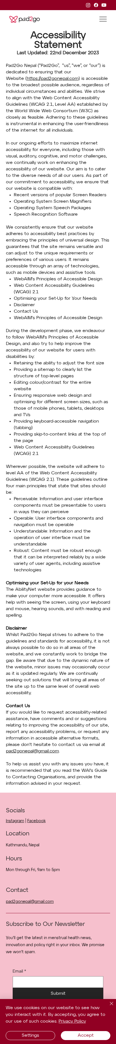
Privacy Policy (72, 1021)
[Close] (108, 1007)
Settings (30, 1035)
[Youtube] (104, 5)
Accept (86, 1035)
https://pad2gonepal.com (53, 78)
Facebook (36, 821)
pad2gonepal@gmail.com (32, 751)
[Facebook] (96, 5)
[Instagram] (88, 5)
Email (19, 971)
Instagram (15, 821)
